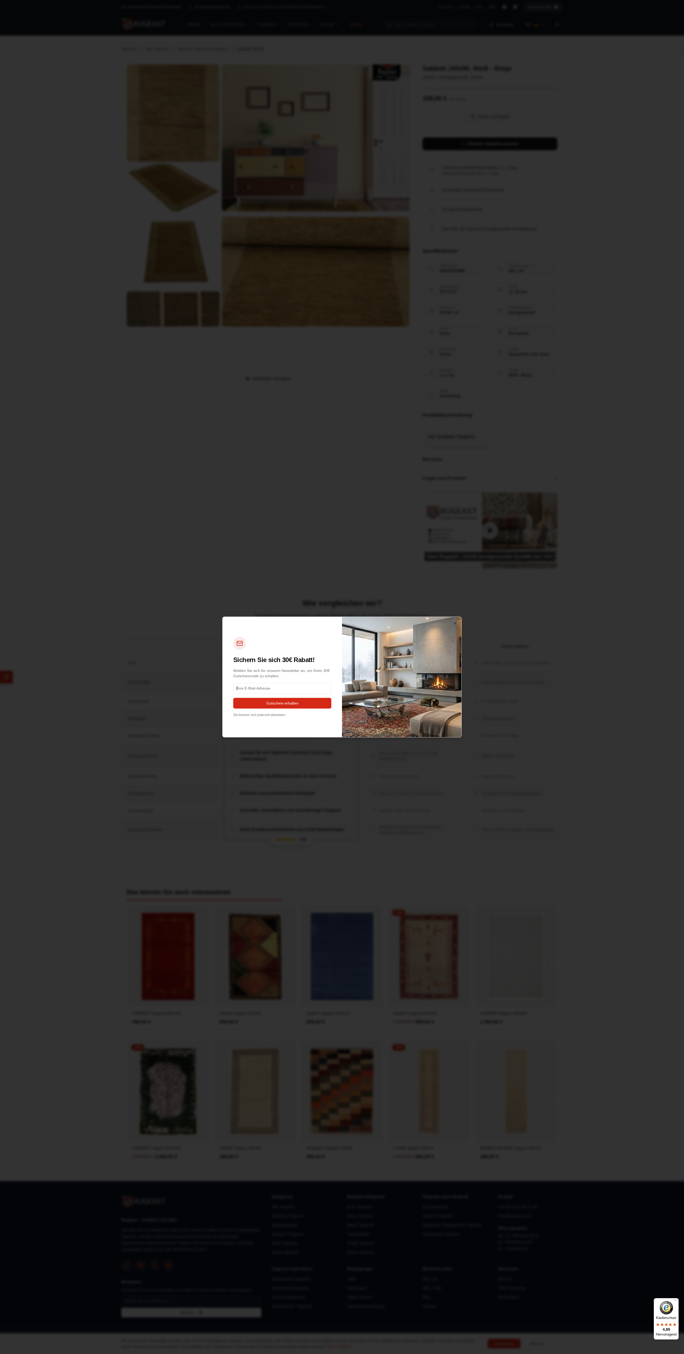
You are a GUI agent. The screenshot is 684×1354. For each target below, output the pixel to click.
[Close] (455, 623)
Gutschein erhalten (282, 703)
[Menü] (675, 1301)
